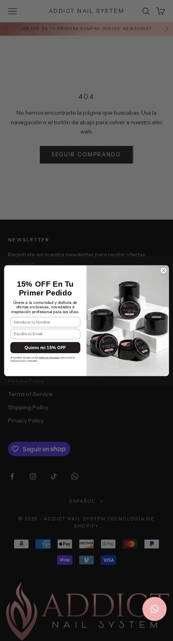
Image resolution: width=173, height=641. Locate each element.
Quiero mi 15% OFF (45, 347)
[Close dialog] (163, 270)
